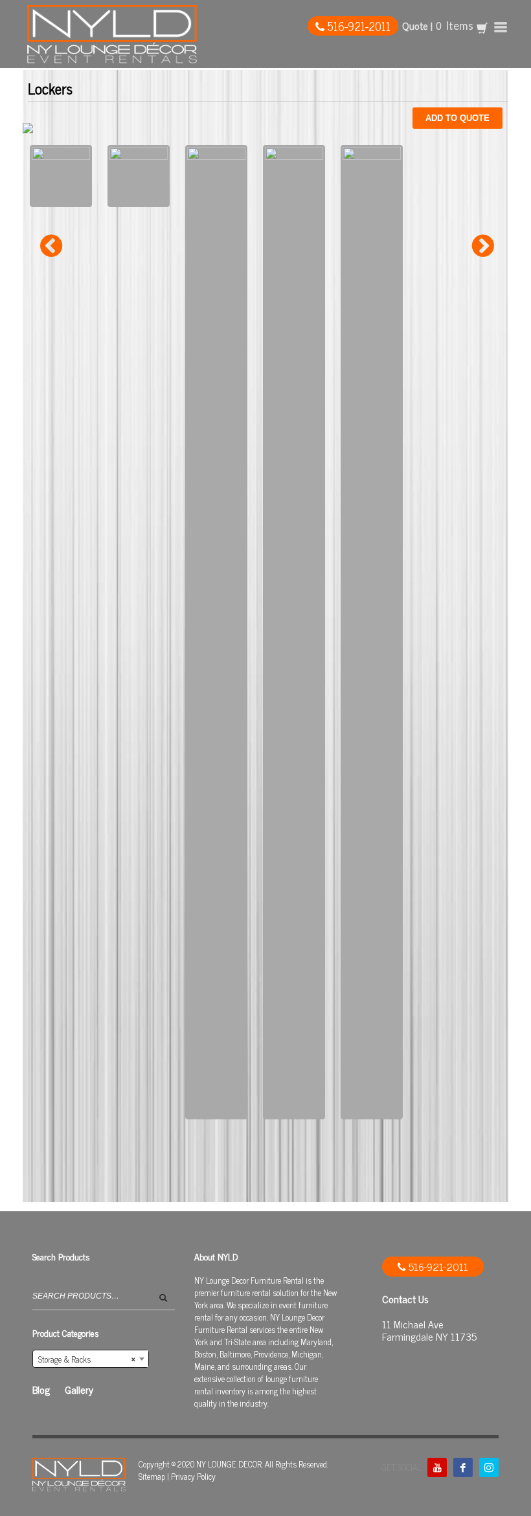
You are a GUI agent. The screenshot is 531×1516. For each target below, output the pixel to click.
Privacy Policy (193, 1476)
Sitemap (152, 1476)
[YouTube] (437, 1467)
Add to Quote (457, 118)
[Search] (167, 1301)
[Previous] (51, 245)
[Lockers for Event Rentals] (216, 632)
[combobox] (90, 1359)
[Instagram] (489, 1467)
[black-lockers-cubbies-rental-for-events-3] (372, 632)
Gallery (79, 1389)
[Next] (483, 245)
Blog (41, 1389)
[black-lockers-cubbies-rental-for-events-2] (294, 632)
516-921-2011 (357, 26)
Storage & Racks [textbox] (86, 1359)
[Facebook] (463, 1467)
